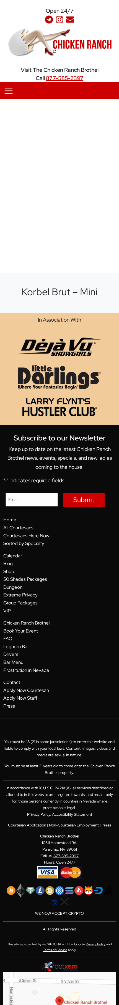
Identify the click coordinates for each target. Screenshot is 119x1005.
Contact (11, 682)
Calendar (12, 556)
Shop (8, 571)
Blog (8, 563)
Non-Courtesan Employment (74, 825)
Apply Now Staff (20, 698)
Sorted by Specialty (23, 543)
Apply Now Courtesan (26, 690)
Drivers (10, 654)
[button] (115, 6)
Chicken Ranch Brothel (26, 623)
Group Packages (20, 603)
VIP (7, 611)
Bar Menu (13, 662)
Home (9, 520)
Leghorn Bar (16, 646)
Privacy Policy (38, 814)
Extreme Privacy (20, 595)
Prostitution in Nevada (26, 670)
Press (9, 706)
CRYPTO (76, 913)
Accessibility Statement (72, 814)
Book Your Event (20, 631)
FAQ (7, 639)
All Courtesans (18, 528)
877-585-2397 (64, 78)
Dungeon (12, 587)
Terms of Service (55, 950)
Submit (83, 499)
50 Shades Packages (25, 579)
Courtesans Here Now (26, 536)
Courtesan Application (27, 825)
